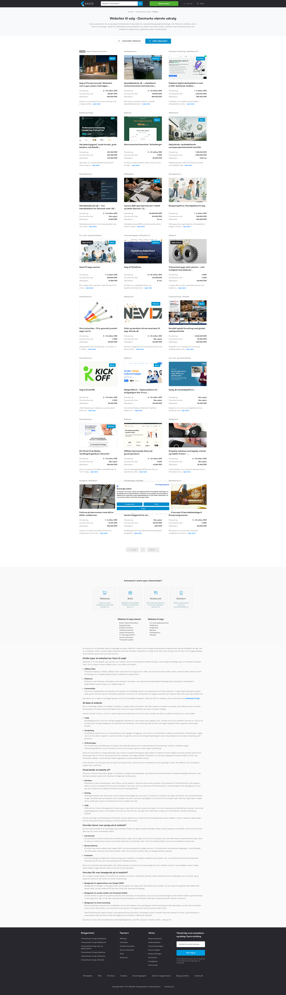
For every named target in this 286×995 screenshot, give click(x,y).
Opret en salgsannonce (161, 976)
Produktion (124, 942)
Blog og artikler (182, 976)
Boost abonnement (155, 938)
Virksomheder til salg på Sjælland (93, 952)
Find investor (153, 965)
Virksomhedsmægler (155, 946)
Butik (122, 954)
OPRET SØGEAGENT (160, 41)
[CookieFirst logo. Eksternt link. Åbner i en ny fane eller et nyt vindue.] (117, 486)
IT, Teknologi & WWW (127, 635)
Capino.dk (198, 976)
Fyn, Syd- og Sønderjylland (159, 623)
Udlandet (153, 635)
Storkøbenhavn (155, 632)
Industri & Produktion (126, 632)
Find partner (152, 957)
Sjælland (153, 630)
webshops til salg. (192, 698)
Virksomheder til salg (142, 12)
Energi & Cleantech (126, 628)
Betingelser (87, 976)
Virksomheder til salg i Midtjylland (93, 942)
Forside (130, 12)
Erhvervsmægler (154, 950)
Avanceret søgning (131, 41)
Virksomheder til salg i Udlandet (92, 960)
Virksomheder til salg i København (93, 956)
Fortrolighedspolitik (162, 484)
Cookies (123, 976)
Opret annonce (164, 3)
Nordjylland (154, 628)
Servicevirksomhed (126, 637)
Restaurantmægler (155, 954)
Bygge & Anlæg (124, 625)
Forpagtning (152, 961)
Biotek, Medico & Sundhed (128, 623)
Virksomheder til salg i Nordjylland (93, 938)
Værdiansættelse (154, 942)
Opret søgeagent (139, 976)
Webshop (123, 938)
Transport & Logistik (126, 640)
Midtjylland (154, 625)
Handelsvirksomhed (126, 630)
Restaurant (124, 957)
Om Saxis (111, 976)
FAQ (99, 976)
